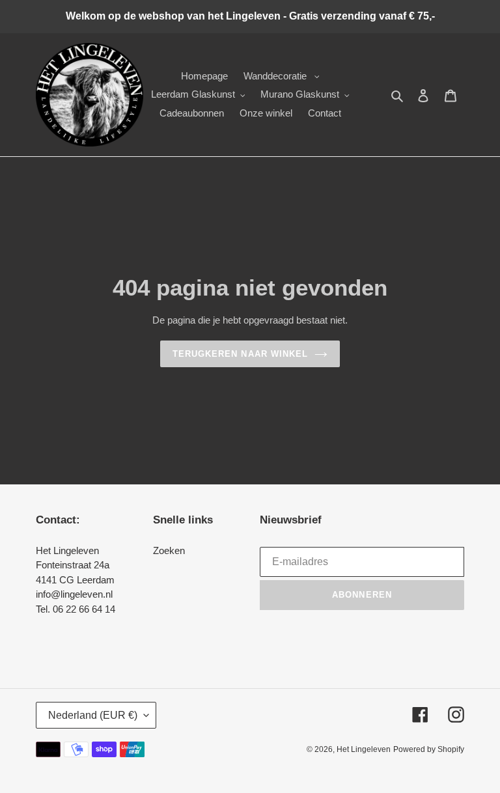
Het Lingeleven (364, 749)
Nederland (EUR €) (92, 715)
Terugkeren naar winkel (240, 354)
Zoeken (169, 550)
